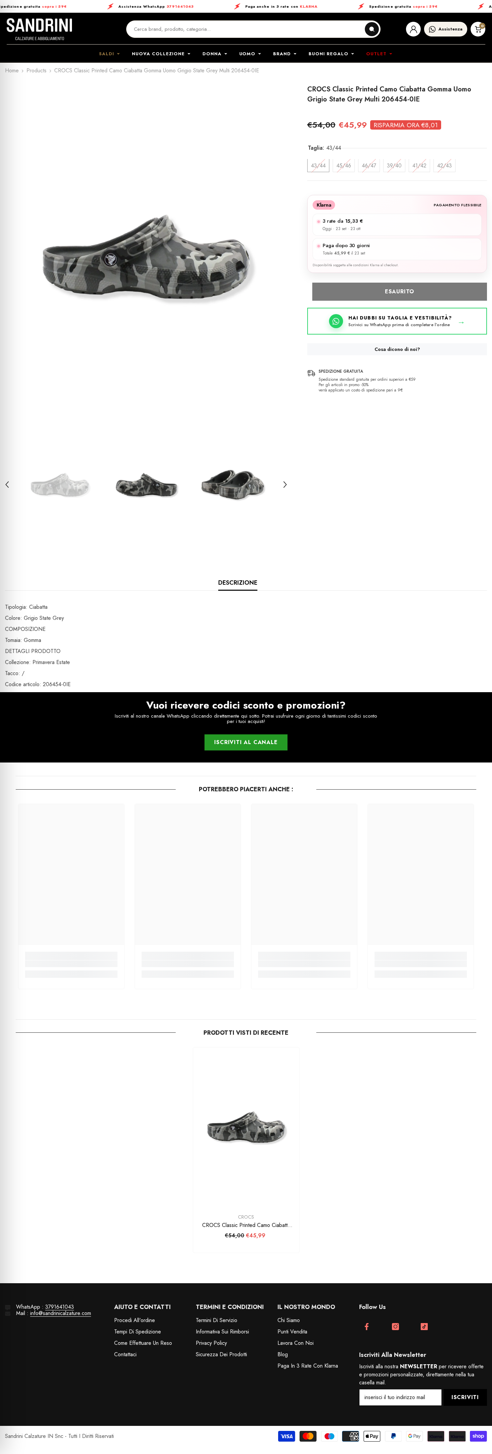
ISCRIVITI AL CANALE (245, 742)
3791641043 (59, 1307)
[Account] (413, 29)
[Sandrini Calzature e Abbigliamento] (39, 29)
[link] (71, 963)
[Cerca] (372, 29)
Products (36, 70)
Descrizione (237, 582)
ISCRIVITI (465, 1397)
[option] (146, 256)
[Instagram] (395, 1326)
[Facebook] (367, 1326)
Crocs (246, 1217)
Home (12, 70)
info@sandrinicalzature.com (60, 1313)
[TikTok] (424, 1326)
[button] (7, 485)
